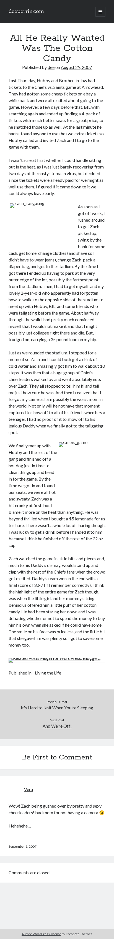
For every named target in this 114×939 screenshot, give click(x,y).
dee (51, 67)
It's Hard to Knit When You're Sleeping (57, 707)
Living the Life (48, 672)
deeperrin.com (26, 11)
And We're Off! (57, 725)
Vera (28, 789)
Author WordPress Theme (41, 934)
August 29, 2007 (76, 67)
